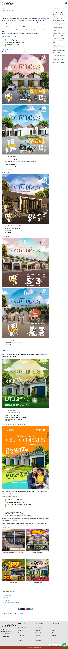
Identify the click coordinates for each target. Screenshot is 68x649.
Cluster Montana (7, 49)
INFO (53, 3)
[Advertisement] (59, 85)
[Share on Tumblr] (29, 609)
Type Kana (37, 52)
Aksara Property (31, 22)
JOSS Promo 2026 (57, 24)
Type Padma (38, 635)
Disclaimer (54, 635)
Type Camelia (38, 633)
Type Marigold (38, 640)
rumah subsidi (33, 353)
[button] (64, 645)
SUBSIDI (42, 3)
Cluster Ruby (21, 635)
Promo (3, 8)
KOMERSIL (34, 3)
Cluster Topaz (21, 638)
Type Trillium (38, 627)
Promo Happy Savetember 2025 (59, 56)
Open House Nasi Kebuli (58, 62)
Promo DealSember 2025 (58, 38)
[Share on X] (22, 609)
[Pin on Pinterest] (27, 609)
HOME (21, 3)
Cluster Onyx (44, 354)
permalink (21, 613)
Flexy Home (37, 638)
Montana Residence (22, 627)
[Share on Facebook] (19, 609)
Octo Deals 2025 (56, 53)
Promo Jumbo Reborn (58, 59)
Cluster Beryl (21, 630)
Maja (32, 30)
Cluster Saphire (21, 643)
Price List (54, 633)
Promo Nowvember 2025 (58, 47)
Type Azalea (37, 630)
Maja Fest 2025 (56, 45)
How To (54, 630)
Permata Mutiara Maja (41, 18)
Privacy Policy (55, 638)
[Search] (66, 3)
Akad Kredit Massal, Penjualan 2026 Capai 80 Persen (58, 20)
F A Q (53, 627)
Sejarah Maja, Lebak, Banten (59, 50)
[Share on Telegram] (31, 609)
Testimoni (59, 3)
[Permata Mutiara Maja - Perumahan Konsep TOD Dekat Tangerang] (7, 3)
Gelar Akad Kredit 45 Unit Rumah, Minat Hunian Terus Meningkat (59, 14)
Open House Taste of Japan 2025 (59, 41)
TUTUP (13, 592)
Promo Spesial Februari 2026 (59, 33)
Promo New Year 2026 (58, 36)
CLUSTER (27, 3)
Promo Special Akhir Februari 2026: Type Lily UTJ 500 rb (59, 29)
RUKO (48, 3)
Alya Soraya (15, 14)
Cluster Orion (21, 640)
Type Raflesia (38, 643)
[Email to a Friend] (24, 609)
